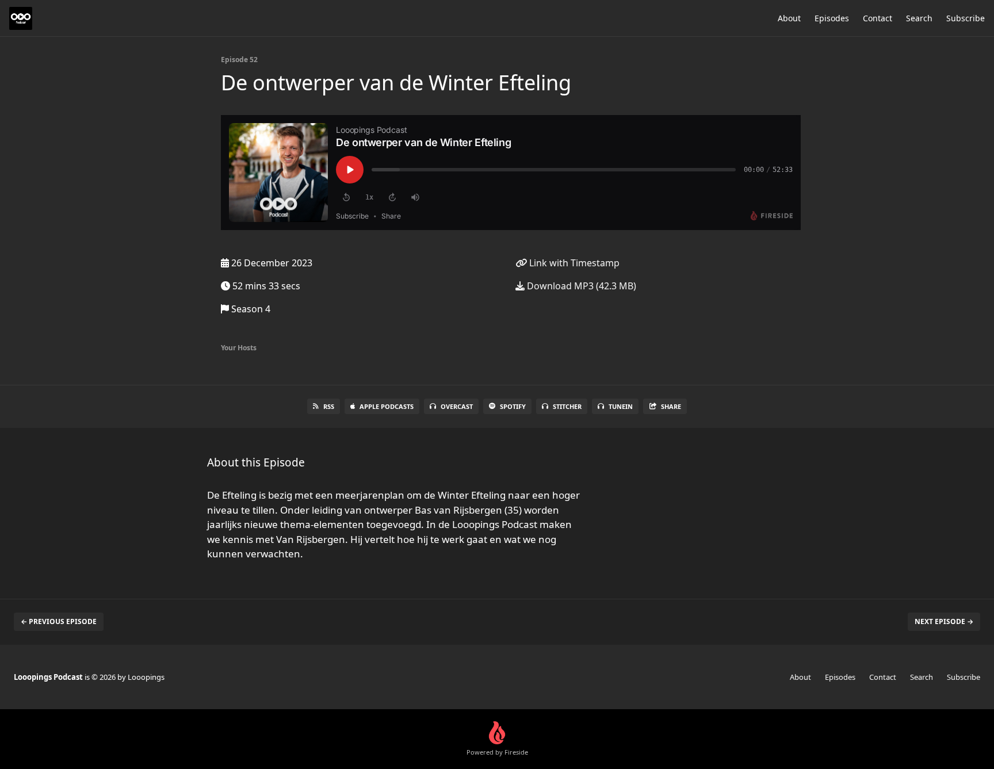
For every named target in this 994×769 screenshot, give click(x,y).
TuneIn (621, 406)
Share (671, 406)
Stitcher (567, 406)
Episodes (832, 18)
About (789, 18)
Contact (877, 18)
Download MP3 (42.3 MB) (580, 286)
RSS (328, 406)
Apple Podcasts (387, 406)
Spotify (513, 406)
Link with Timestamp (573, 263)
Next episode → (944, 621)
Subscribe (965, 18)
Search (919, 18)
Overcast (457, 406)
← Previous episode (59, 621)
